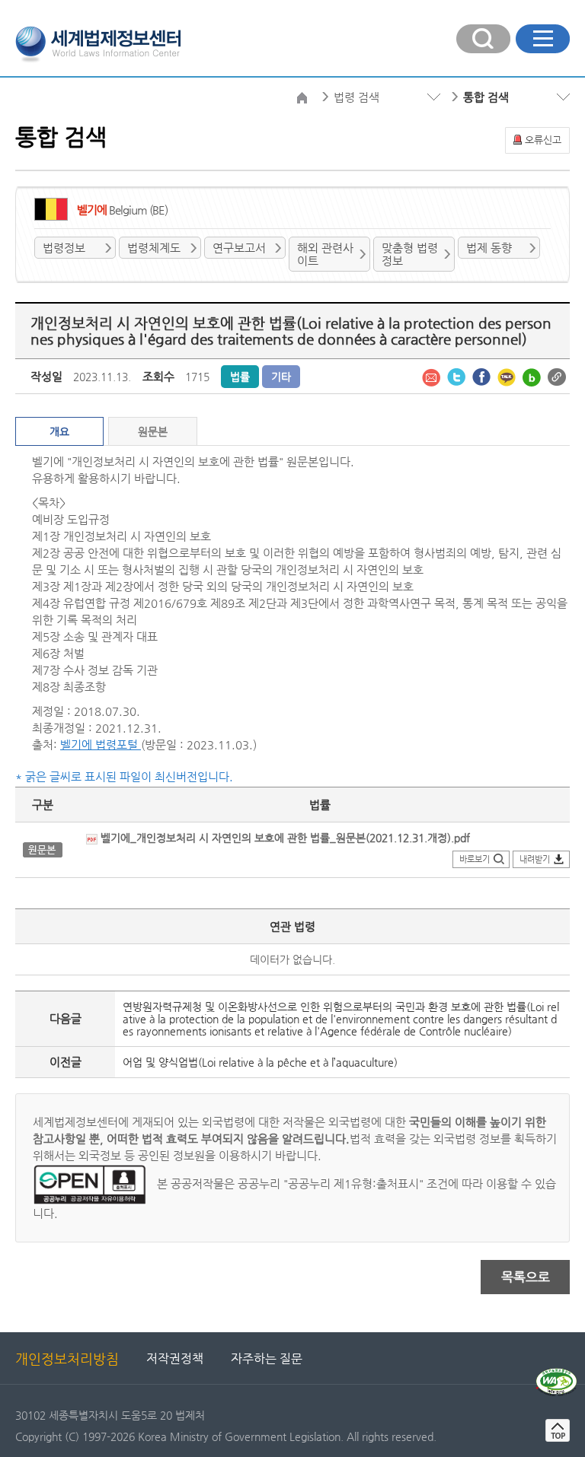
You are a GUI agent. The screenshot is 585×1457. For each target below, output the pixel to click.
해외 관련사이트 (325, 254)
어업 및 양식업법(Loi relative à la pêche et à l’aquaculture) (260, 1062)
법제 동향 (489, 247)
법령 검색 (356, 97)
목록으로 (525, 1276)
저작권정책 (174, 1358)
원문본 (153, 431)
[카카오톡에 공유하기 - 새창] (508, 376)
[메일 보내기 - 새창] (432, 376)
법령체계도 (154, 247)
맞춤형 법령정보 (410, 254)
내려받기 (534, 859)
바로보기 (474, 859)
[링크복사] (557, 376)
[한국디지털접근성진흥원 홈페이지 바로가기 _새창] (556, 1374)
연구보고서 (239, 247)
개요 (59, 431)
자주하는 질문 (266, 1358)
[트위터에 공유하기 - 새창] (457, 376)
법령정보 (64, 247)
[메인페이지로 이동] (98, 42)
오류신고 (543, 139)
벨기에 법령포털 (100, 744)
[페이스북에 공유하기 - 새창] (483, 376)
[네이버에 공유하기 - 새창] (533, 376)
